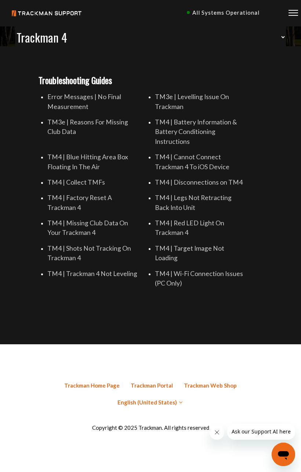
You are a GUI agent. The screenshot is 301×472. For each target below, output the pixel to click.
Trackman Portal (152, 385)
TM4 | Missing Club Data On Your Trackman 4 (87, 227)
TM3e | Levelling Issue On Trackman (192, 101)
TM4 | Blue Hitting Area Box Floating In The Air (87, 161)
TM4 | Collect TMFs (76, 182)
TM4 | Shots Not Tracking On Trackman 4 (89, 253)
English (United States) (147, 402)
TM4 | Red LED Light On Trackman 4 (189, 227)
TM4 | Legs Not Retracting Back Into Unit (193, 202)
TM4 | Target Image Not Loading (189, 253)
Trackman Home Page (92, 385)
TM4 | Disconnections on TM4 (199, 182)
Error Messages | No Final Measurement (84, 101)
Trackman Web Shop (210, 385)
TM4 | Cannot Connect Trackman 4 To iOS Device (192, 161)
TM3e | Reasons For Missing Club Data (87, 126)
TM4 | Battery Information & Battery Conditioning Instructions (196, 131)
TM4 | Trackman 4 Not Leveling (92, 273)
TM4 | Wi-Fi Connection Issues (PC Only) (199, 278)
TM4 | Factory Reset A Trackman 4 (79, 202)
